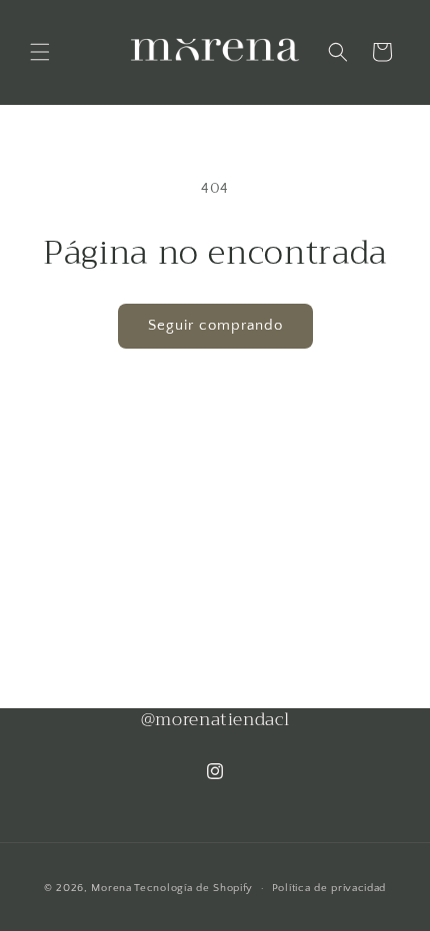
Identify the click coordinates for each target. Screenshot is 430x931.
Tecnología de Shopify (193, 888)
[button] (40, 52)
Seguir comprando (215, 325)
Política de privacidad (329, 888)
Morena (111, 888)
